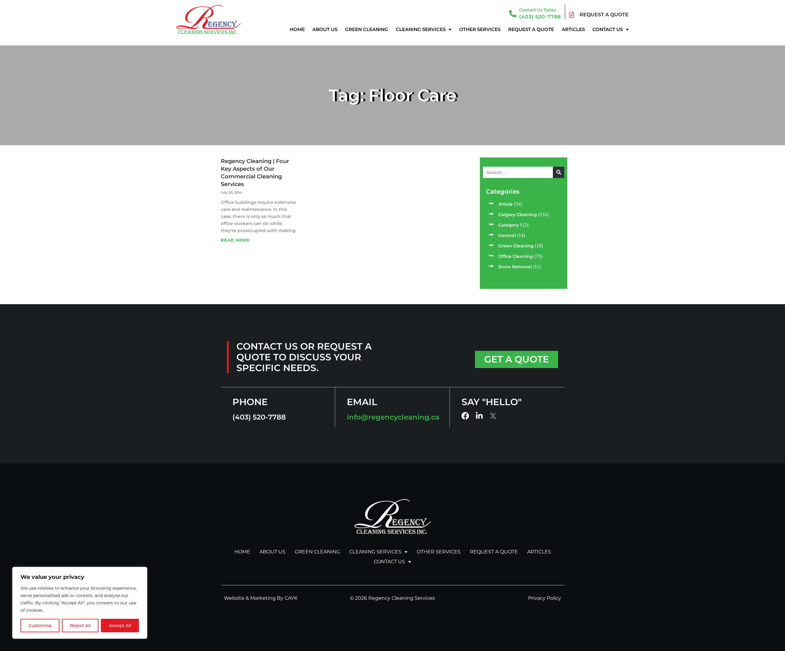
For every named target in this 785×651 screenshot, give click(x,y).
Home (297, 29)
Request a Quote (531, 29)
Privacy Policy (544, 598)
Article (505, 204)
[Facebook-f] (465, 416)
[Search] (558, 172)
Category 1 (510, 225)
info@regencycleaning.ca (393, 417)
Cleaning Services (421, 29)
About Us (324, 29)
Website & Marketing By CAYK (260, 598)
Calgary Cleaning (517, 214)
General (507, 235)
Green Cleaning (366, 29)
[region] (79, 603)
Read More (235, 240)
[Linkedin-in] (479, 416)
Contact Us (607, 29)
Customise (40, 625)
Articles (573, 29)
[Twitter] (493, 416)
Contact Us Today (537, 10)
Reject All (80, 625)
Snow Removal (515, 266)
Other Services (479, 29)
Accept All (120, 625)
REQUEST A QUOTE (604, 14)
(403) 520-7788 (540, 17)
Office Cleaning (515, 256)
